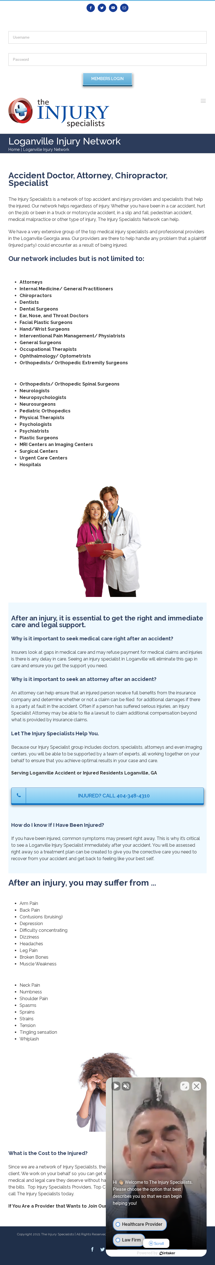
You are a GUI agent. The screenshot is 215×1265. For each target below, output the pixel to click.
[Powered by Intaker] (167, 1253)
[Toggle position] (184, 1086)
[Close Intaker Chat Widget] (196, 1086)
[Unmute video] (115, 1086)
